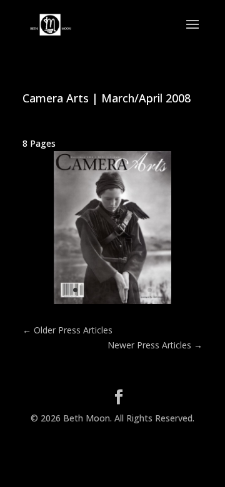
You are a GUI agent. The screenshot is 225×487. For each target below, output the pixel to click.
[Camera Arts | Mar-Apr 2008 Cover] (112, 304)
